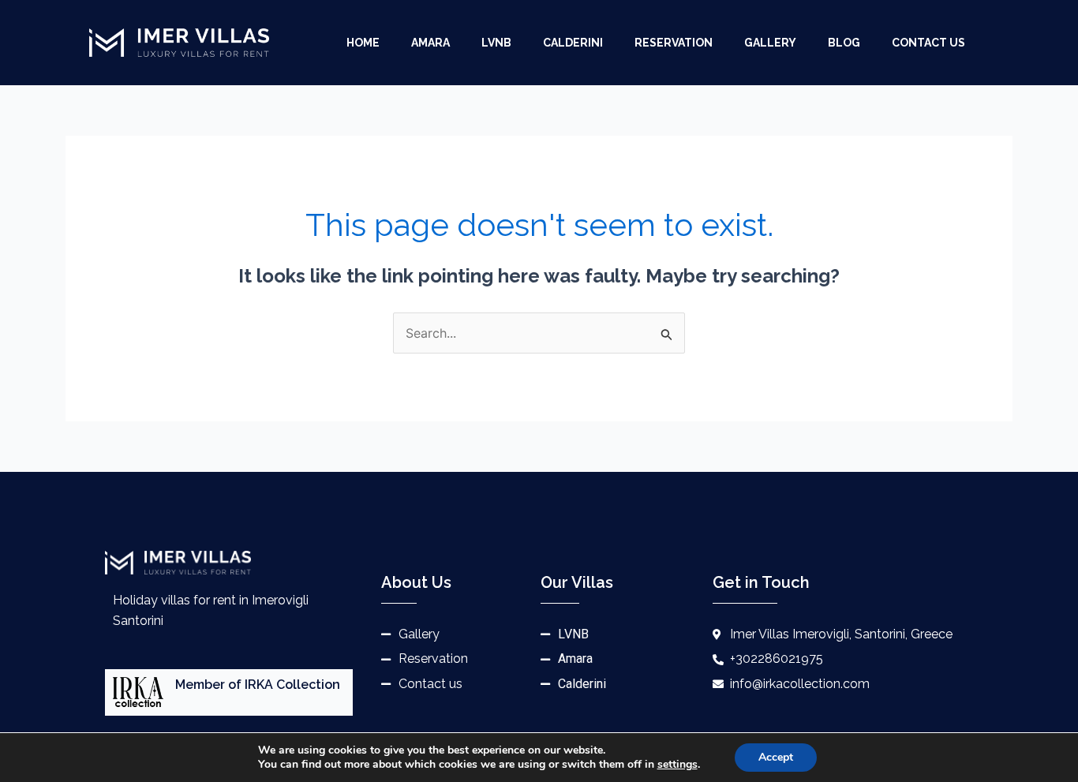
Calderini (573, 42)
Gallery (770, 42)
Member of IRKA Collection (257, 684)
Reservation (673, 42)
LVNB (496, 42)
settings (677, 765)
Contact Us (928, 42)
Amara (430, 42)
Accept (775, 757)
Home (363, 42)
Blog (844, 42)
